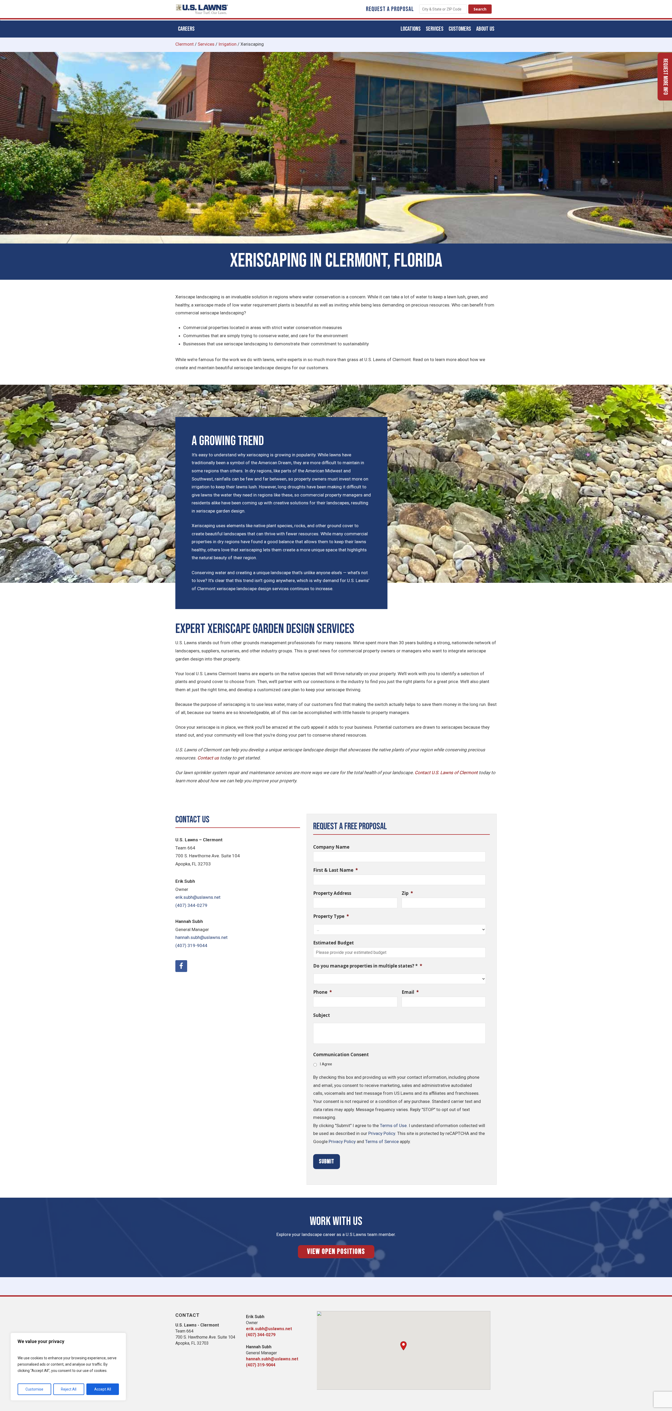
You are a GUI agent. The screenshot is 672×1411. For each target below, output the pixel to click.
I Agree (326, 1064)
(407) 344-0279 (191, 905)
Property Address (332, 893)
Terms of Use (393, 1125)
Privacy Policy (381, 1133)
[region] (68, 1367)
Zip (407, 893)
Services (206, 44)
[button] (403, 1345)
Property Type (331, 916)
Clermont (184, 44)
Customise (34, 1389)
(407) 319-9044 (191, 945)
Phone (322, 992)
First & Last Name (335, 870)
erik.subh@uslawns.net (197, 897)
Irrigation (227, 44)
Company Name (331, 847)
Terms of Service (382, 1141)
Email (410, 992)
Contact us (208, 757)
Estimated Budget (333, 943)
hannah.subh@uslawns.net (201, 937)
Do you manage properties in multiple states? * (367, 966)
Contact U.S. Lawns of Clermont (446, 772)
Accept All (102, 1389)
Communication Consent (341, 1055)
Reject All (68, 1389)
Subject (321, 1015)
